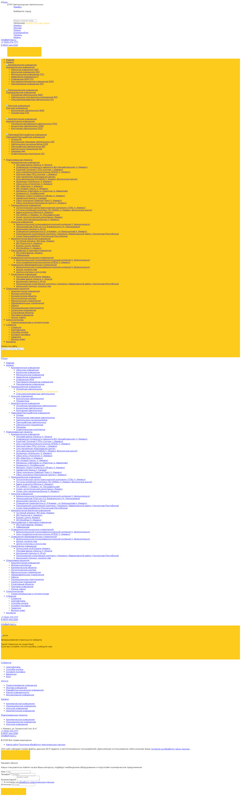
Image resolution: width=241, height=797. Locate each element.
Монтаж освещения (16, 688)
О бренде (11, 325)
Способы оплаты (19, 332)
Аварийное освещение (28, 377)
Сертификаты (18, 330)
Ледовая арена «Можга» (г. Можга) (34, 165)
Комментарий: (8, 779)
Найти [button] (14, 353)
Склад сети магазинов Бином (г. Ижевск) (37, 219)
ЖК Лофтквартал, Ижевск (29, 253)
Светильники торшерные (29, 425)
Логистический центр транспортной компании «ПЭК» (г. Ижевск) (51, 207)
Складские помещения (23, 310)
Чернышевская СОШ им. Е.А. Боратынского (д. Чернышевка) (48, 226)
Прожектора (22, 401)
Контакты (11, 341)
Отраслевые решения (17, 288)
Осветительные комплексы (30, 429)
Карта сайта (12, 744)
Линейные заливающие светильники (36, 406)
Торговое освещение (22, 315)
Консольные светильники (30, 398)
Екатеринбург (21, 32)
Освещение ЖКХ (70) (22, 79)
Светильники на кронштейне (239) (29, 144)
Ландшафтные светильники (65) (28, 146)
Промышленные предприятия (27, 308)
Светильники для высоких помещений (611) (34, 97)
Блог (8, 676)
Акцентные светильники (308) (27, 126)
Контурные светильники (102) (27, 128)
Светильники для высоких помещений (37, 391)
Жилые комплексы (21, 293)
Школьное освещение (28, 372)
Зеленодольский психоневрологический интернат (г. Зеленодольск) (53, 224)
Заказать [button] (14, 791)
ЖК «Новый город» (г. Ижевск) (32, 188)
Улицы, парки (18, 317)
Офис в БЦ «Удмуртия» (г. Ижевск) (34, 184)
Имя (4, 772)
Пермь (46, 23)
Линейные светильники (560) (27, 95)
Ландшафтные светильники (31, 422)
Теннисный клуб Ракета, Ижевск (33, 276)
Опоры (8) (16, 139)
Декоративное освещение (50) (27, 84)
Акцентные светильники (29, 408)
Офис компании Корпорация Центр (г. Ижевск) (41, 203)
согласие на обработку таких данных (170, 749)
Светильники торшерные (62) (27, 149)
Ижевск (18, 7)
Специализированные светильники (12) (32, 99)
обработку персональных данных (36, 782)
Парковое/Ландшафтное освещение (25, 137)
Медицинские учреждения (26, 301)
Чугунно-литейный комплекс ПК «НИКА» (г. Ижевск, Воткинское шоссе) (54, 210)
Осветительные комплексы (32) (28, 153)
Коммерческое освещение (20, 67)
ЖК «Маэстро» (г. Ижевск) (29, 186)
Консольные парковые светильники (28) (32, 142)
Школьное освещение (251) (25, 72)
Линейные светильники (29, 389)
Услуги (4, 681)
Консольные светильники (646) (27, 110)
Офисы (15, 305)
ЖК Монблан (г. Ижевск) (29, 248)
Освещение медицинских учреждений (32, 257)
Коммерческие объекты (24, 296)
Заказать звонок (24, 50)
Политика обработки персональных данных (42, 744)
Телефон (6, 774)
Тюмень (18, 35)
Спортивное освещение (24, 274)
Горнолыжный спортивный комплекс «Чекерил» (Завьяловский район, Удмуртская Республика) (67, 234)
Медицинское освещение (30, 375)
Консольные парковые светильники (35, 417)
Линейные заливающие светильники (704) (34, 124)
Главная (10, 60)
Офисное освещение (27, 370)
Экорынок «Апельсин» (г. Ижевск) (34, 181)
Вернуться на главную (23, 653)
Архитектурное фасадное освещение (31, 238)
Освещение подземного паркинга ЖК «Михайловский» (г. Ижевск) (51, 167)
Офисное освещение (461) (25, 69)
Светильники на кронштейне (31, 420)
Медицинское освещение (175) (27, 74)
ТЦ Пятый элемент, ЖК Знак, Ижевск (35, 241)
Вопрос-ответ (18, 339)
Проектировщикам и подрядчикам (30, 322)
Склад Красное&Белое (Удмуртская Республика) (42, 236)
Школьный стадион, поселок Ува (33, 286)
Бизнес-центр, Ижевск (28, 246)
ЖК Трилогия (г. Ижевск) (29, 243)
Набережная (22, 255)
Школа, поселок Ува (26, 269)
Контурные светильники (29, 410)
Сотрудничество (14, 320)
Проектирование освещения (21, 685)
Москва (38, 23)
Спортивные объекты (22, 312)
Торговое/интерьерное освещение (34, 382)
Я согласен (15, 753)
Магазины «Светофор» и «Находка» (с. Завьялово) (42, 191)
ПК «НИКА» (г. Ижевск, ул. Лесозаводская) (38, 215)
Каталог (10, 62)
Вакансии (11, 674)
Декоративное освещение (30, 384)
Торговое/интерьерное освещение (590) (32, 81)
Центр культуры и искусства (31, 272)
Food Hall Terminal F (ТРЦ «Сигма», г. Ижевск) (39, 169)
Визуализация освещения (20, 695)
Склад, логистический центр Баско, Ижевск (39, 217)
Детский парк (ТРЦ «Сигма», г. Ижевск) (36, 174)
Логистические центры (23, 298)
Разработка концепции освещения (25, 690)
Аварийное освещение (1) (25, 77)
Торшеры (21, 427)
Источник (6, 784)
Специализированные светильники (35, 394)
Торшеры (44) (18, 151)
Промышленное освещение (21, 92)
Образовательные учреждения (27, 303)
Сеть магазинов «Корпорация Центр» (36, 177)
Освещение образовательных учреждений (34, 265)
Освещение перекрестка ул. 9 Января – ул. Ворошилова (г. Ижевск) (51, 231)
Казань (17, 37)
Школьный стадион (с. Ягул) (31, 229)
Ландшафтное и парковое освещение (31, 250)
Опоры (19, 415)
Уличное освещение (17, 108)
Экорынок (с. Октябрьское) (30, 193)
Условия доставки (20, 334)
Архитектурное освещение (20, 121)
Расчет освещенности (17, 692)
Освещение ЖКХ (25, 379)
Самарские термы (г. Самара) (31, 198)
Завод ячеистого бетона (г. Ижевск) (34, 212)
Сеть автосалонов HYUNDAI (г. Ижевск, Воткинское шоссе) (46, 179)
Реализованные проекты (19, 160)
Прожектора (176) (20, 113)
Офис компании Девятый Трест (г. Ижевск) (39, 200)
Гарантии (16, 337)
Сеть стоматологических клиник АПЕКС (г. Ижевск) (43, 172)
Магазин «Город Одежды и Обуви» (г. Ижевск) (40, 196)
